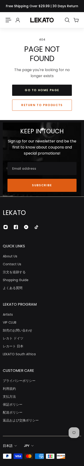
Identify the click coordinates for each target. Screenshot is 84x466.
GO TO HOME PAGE (42, 90)
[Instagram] (5, 227)
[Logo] (42, 20)
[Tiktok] (36, 227)
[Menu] (8, 20)
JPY (26, 445)
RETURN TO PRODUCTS (42, 105)
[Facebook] (16, 227)
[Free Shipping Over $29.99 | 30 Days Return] (42, 6)
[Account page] (17, 20)
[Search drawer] (67, 20)
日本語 (8, 445)
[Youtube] (26, 227)
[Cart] (75, 20)
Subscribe (42, 185)
